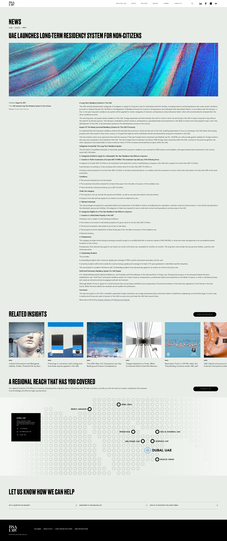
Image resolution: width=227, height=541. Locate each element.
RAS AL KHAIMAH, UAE (158, 429)
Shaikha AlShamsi (104, 300)
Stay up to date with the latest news (164, 505)
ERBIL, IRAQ (118, 402)
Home (11, 27)
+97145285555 (23, 428)
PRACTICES (144, 3)
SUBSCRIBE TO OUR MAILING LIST (90, 505)
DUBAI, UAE (145, 447)
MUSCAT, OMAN (157, 457)
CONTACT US (178, 3)
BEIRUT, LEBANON (73, 407)
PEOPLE (133, 3)
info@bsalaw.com (25, 431)
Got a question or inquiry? (19, 505)
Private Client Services (22, 109)
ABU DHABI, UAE (127, 439)
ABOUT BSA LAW (121, 3)
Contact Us (206, 389)
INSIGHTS (155, 3)
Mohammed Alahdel (122, 300)
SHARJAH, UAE (152, 439)
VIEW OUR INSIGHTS (205, 314)
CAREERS (166, 3)
